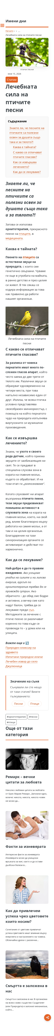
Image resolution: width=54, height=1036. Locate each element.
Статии (11, 79)
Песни (18, 703)
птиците (24, 233)
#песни (33, 716)
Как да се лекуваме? (27, 172)
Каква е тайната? (24, 147)
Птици (34, 703)
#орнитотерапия (16, 716)
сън (31, 610)
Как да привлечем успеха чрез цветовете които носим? (27, 916)
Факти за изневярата (26, 846)
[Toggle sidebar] (2, 25)
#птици (11, 722)
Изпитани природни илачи (24, 657)
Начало (9, 30)
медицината (14, 238)
